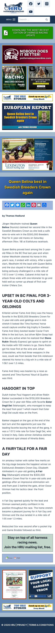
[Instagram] (46, 4)
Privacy (22, 625)
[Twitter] (38, 4)
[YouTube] (30, 11)
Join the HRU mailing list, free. (27, 547)
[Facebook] (30, 4)
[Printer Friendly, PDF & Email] (27, 558)
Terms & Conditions (41, 625)
